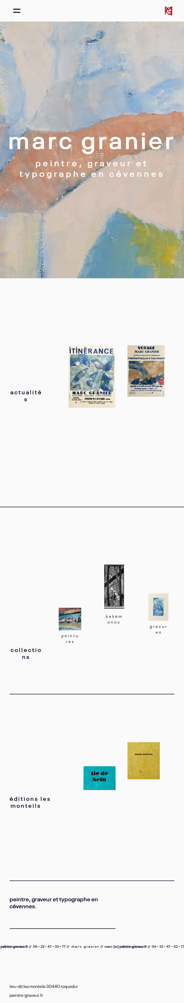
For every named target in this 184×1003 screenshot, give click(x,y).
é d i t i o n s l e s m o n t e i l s (30, 801)
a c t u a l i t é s (25, 395)
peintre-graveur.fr (124, 946)
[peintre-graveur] (168, 11)
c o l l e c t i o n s (26, 653)
